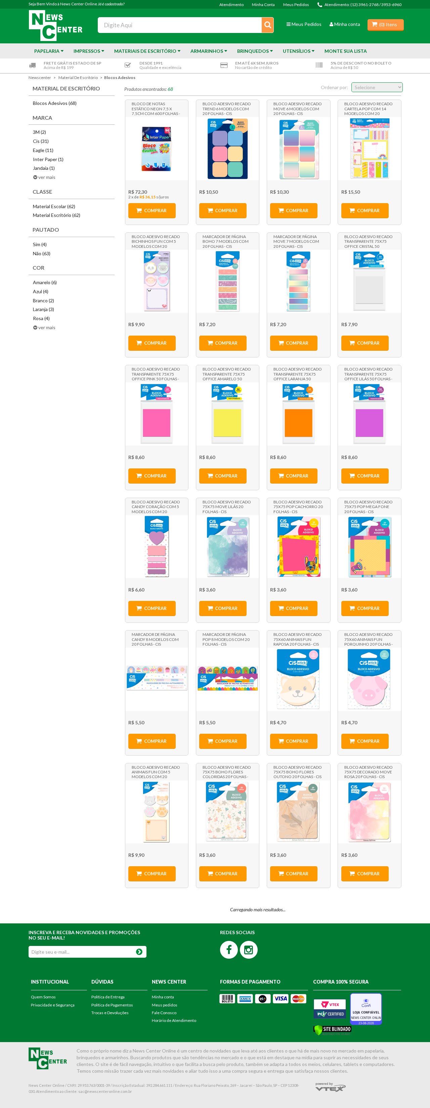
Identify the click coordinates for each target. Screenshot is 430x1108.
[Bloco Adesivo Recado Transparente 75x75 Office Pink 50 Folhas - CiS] (156, 413)
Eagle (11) (43, 150)
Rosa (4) (41, 318)
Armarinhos (206, 51)
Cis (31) (41, 141)
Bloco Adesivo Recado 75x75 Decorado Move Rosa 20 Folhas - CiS (368, 772)
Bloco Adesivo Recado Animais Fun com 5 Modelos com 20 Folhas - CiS (156, 772)
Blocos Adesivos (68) (55, 103)
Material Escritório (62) (56, 215)
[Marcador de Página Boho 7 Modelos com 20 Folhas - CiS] (227, 281)
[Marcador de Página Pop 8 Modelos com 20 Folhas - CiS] (227, 679)
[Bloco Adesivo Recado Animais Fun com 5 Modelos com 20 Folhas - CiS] (156, 811)
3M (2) (39, 132)
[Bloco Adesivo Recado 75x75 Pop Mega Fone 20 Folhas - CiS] (369, 546)
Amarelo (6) (45, 282)
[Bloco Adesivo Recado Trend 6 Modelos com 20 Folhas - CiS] (227, 148)
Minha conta (347, 24)
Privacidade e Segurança (53, 1004)
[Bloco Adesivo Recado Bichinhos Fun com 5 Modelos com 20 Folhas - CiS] (156, 281)
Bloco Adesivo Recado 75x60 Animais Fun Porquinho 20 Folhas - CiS (368, 639)
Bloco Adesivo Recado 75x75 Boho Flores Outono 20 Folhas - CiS (297, 772)
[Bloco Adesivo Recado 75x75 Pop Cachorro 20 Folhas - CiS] (298, 546)
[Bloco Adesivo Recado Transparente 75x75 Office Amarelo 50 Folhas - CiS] (227, 413)
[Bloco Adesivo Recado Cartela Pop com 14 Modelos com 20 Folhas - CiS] (369, 148)
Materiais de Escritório (145, 51)
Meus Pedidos (296, 4)
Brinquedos (253, 51)
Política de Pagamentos (112, 1004)
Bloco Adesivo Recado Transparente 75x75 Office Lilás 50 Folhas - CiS (368, 374)
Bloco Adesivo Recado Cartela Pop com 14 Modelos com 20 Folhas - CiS (368, 108)
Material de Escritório (78, 77)
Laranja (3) (43, 309)
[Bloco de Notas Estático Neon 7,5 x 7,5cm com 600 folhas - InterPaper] (156, 148)
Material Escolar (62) (54, 206)
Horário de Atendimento (174, 1020)
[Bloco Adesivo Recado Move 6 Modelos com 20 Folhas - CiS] (298, 148)
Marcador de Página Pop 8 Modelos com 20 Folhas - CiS (226, 639)
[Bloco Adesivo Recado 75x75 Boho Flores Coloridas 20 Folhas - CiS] (227, 811)
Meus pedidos (164, 1004)
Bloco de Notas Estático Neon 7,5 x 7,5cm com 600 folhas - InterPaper (156, 108)
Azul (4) (40, 291)
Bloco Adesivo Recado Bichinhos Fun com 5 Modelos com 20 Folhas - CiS (156, 241)
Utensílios (296, 51)
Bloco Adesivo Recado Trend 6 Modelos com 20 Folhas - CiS (227, 108)
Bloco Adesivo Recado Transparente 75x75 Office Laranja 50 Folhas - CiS (297, 374)
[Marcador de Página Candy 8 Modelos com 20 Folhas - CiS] (156, 679)
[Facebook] (229, 950)
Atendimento (231, 4)
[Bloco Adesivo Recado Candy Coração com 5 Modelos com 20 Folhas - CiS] (156, 546)
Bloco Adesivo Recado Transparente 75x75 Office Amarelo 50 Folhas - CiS (227, 374)
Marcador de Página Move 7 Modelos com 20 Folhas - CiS (296, 241)
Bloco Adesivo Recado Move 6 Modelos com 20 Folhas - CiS (297, 108)
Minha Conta (263, 4)
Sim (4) (40, 244)
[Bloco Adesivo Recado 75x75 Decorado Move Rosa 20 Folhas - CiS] (369, 811)
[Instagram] (249, 950)
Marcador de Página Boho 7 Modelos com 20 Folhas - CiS (226, 241)
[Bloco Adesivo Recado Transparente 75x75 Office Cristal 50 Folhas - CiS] (369, 281)
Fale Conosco (164, 1012)
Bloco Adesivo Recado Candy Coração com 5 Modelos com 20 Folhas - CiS (156, 506)
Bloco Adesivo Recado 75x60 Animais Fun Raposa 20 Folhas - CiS (297, 639)
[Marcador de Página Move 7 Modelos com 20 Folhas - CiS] (298, 281)
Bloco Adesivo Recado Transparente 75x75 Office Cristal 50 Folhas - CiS (368, 241)
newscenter (40, 77)
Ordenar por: (334, 87)
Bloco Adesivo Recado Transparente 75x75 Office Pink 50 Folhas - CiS (156, 374)
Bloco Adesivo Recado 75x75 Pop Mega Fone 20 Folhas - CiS (368, 506)
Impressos (87, 51)
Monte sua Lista (346, 51)
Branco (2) (43, 300)
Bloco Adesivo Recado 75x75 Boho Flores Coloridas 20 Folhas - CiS (227, 772)
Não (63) (41, 253)
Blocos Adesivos (119, 77)
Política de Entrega (108, 996)
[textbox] (186, 25)
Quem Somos (43, 996)
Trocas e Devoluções (110, 1012)
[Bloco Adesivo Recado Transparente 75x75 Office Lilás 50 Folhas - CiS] (369, 413)
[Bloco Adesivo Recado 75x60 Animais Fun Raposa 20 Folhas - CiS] (298, 679)
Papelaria (46, 51)
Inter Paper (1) (48, 159)
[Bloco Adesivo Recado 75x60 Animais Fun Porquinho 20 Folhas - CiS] (369, 679)
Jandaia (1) (44, 168)
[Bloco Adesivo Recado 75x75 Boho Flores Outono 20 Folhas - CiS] (298, 811)
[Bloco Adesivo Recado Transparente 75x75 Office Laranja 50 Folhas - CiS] (298, 413)
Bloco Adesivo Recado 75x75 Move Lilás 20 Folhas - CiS (227, 506)
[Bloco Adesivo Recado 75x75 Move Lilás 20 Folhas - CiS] (227, 546)
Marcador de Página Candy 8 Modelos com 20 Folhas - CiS (155, 639)
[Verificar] (332, 1030)
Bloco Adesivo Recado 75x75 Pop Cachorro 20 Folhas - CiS (298, 506)
